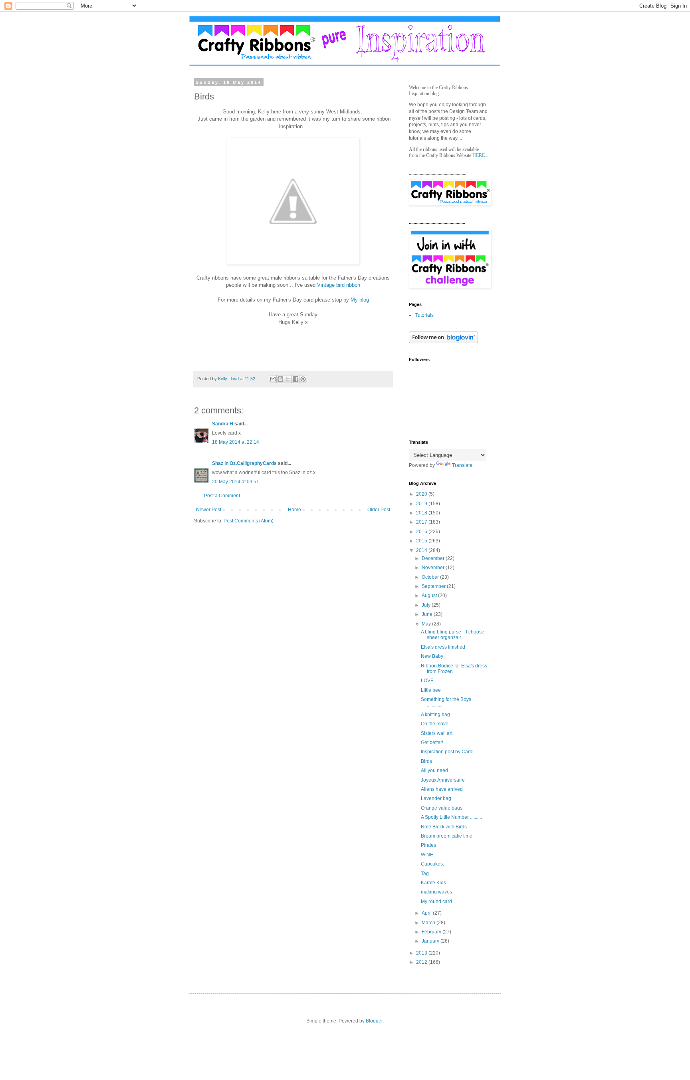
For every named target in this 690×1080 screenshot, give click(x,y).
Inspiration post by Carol (447, 751)
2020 (422, 494)
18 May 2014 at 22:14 (235, 442)
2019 (422, 503)
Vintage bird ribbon (338, 285)
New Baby (432, 656)
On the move (434, 724)
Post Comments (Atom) (249, 521)
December (434, 558)
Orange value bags (441, 808)
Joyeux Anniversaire (443, 780)
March (429, 922)
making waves (436, 892)
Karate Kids (433, 882)
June (428, 614)
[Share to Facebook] (295, 379)
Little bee (431, 690)
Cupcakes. (432, 864)
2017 (422, 522)
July (427, 605)
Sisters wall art (436, 733)
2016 (422, 531)
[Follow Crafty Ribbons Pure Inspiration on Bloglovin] (443, 341)
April (427, 913)
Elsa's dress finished (443, 647)
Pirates (428, 845)
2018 (422, 513)
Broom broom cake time (446, 836)
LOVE (427, 680)
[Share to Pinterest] (303, 379)
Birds (426, 761)
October (431, 577)
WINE (427, 855)
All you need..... (437, 770)
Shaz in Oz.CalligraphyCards (244, 463)
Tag (425, 873)
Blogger (374, 1021)
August (430, 595)
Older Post (378, 509)
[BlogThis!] (280, 379)
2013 (422, 953)
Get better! (432, 742)
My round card (436, 901)
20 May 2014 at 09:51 (235, 481)
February (432, 932)
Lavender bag (436, 798)
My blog (360, 300)
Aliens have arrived (442, 789)
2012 (422, 962)
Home (294, 509)
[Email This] (273, 379)
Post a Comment (222, 495)
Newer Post (208, 509)
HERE (478, 155)
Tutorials (424, 315)
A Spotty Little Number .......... (451, 817)
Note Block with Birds (444, 827)
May (427, 624)
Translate (462, 465)
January (431, 941)
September (434, 586)
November (434, 567)
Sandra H (222, 424)
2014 (422, 550)
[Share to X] (288, 379)
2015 (422, 541)
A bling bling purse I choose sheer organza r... (452, 634)
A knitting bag (435, 714)
